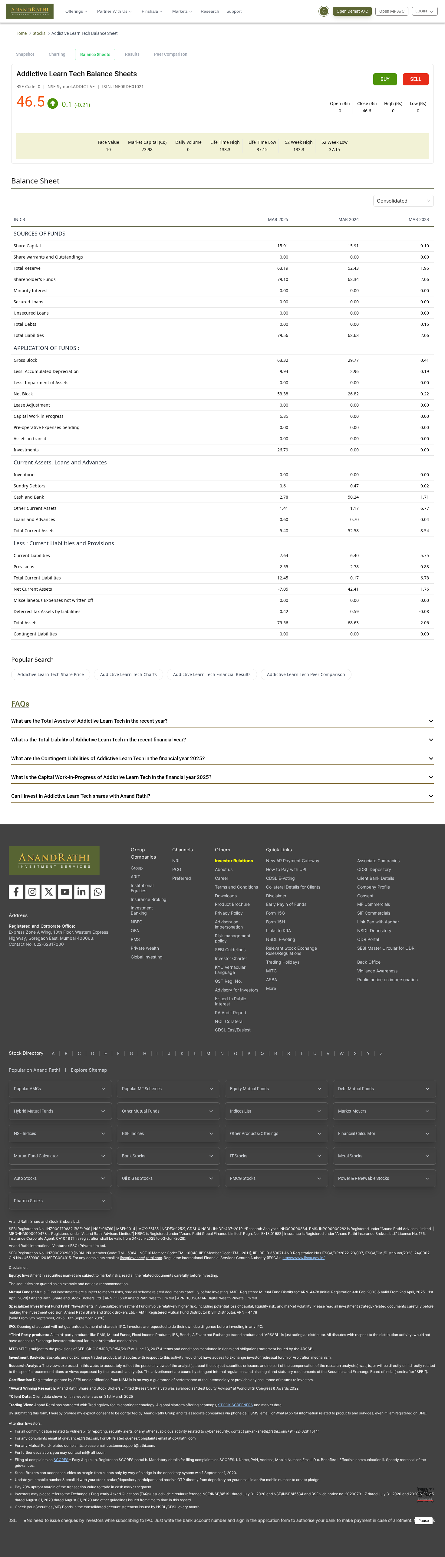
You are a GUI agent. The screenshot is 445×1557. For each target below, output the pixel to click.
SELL (415, 79)
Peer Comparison (170, 54)
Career (221, 878)
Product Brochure (232, 904)
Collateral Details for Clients (293, 886)
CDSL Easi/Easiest (233, 1029)
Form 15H (275, 921)
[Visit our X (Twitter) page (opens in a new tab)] (48, 892)
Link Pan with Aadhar (378, 921)
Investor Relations (234, 860)
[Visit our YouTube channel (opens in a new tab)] (65, 892)
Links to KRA (278, 930)
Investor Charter (231, 958)
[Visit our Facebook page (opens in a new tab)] (16, 892)
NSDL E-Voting (280, 939)
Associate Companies (378, 860)
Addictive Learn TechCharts (128, 674)
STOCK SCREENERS (235, 1405)
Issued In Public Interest (230, 1001)
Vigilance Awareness (377, 970)
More (271, 988)
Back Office (369, 962)
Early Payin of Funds (286, 904)
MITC (271, 970)
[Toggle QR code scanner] (425, 1495)
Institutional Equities (142, 888)
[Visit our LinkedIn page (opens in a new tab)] (81, 892)
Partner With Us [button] (112, 11)
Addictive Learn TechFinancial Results (212, 674)
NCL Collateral (229, 1021)
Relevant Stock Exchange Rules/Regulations (291, 950)
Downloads (226, 895)
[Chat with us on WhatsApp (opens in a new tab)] (98, 892)
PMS (135, 939)
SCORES (61, 1459)
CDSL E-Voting (280, 878)
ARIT (135, 876)
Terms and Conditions (236, 886)
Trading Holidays (282, 962)
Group (137, 867)
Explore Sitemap (89, 1070)
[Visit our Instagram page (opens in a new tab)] (32, 892)
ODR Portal (368, 939)
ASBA (271, 979)
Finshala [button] (150, 11)
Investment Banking (142, 910)
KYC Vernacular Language (230, 970)
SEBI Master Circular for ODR (385, 948)
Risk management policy (232, 938)
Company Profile (373, 886)
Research (210, 11)
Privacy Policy (229, 912)
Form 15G (275, 912)
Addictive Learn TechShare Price (51, 674)
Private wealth (145, 948)
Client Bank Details (375, 878)
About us (223, 869)
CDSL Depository (374, 869)
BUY (385, 79)
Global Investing (147, 956)
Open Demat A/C (352, 11)
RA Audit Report (230, 1012)
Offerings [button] (74, 11)
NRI (176, 860)
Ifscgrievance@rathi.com (141, 1257)
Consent (365, 895)
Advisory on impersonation (229, 924)
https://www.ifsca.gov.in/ (303, 1257)
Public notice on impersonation (387, 979)
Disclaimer (276, 895)
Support (234, 11)
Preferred (181, 878)
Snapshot (25, 54)
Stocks (39, 33)
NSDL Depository (374, 930)
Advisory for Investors (236, 989)
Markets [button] (180, 11)
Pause (423, 1520)
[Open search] (323, 11)
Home (21, 33)
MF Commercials (373, 904)
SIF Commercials (373, 912)
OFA (135, 930)
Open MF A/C (391, 11)
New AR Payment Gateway (292, 860)
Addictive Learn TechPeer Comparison (306, 674)
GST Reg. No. (228, 981)
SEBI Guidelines (230, 949)
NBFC (136, 921)
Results (132, 54)
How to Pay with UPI (286, 869)
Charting (57, 54)
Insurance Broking (148, 899)
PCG (176, 869)
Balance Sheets (95, 54)
